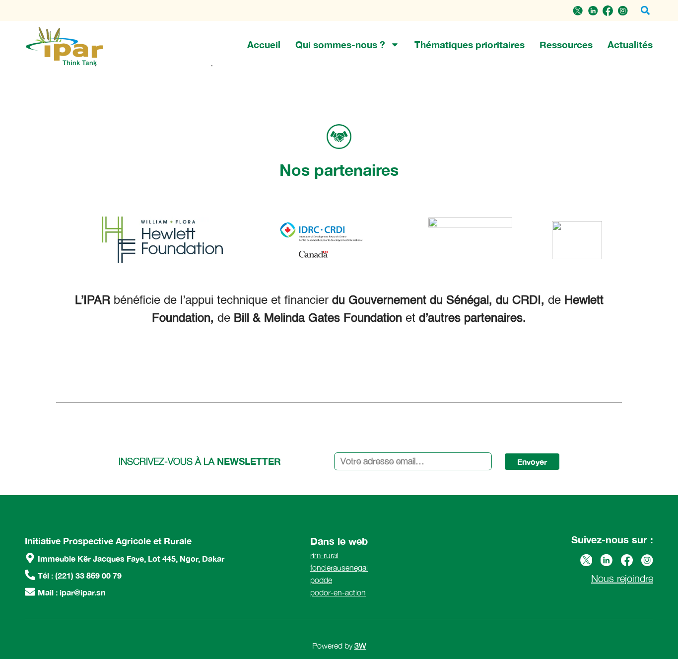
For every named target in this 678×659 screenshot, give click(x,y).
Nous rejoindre (622, 578)
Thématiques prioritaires (469, 44)
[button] (645, 10)
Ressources (566, 44)
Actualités (630, 44)
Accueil (263, 44)
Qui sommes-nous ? (340, 44)
